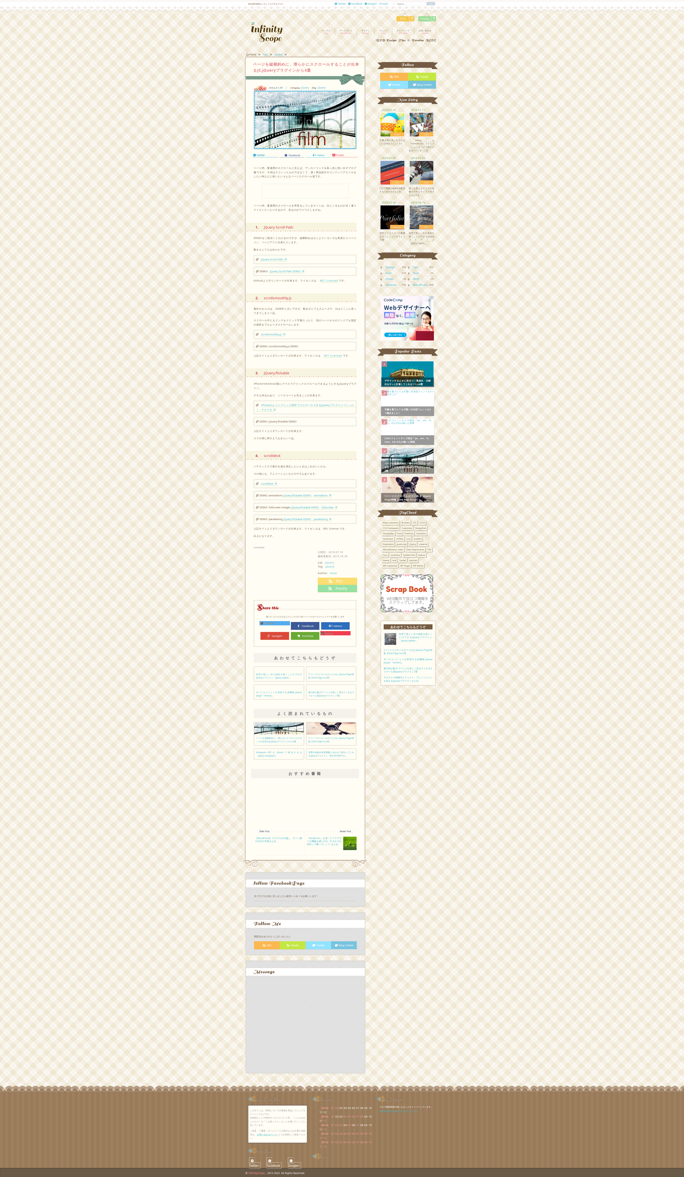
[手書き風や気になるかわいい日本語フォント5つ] (392, 124)
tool (394, 560)
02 (336, 1108)
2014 (324, 1125)
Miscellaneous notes (393, 549)
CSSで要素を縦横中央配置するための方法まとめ (392, 190)
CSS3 (422, 522)
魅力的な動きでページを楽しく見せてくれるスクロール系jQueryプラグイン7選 (408, 670)
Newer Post (345, 831)
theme (386, 560)
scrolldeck (267, 483)
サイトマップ (403, 31)
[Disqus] (305, 1027)
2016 (324, 1108)
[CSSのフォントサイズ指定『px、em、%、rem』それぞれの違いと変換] (407, 431)
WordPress (420, 285)
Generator (388, 538)
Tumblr (402, 560)
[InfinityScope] (269, 32)
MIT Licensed (329, 280)
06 (353, 1116)
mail (385, 3)
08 (361, 1116)
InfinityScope (256, 1173)
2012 (324, 1142)
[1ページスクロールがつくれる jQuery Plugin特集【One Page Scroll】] (331, 728)
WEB (416, 279)
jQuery (305, 87)
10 (370, 1133)
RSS (269, 945)
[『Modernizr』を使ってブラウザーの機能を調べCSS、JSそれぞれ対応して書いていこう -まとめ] (350, 843)
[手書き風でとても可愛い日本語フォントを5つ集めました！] (407, 402)
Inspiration (388, 544)
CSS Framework (391, 528)
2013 (324, 1133)
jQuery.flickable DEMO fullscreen (312, 507)
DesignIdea (388, 533)
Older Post (264, 831)
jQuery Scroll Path (272, 259)
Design (397, 227)
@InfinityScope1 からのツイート (399, 1111)
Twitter (342, 3)
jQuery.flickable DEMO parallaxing (305, 519)
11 (321, 1138)
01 (332, 1108)
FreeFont (409, 533)
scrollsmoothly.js (271, 334)
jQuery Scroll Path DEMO (285, 271)
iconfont (418, 538)
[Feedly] (425, 20)
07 (357, 1116)
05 (349, 1116)
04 (345, 1116)
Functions (421, 533)
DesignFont (420, 528)
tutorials (413, 560)
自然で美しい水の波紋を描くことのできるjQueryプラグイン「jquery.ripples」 (421, 238)
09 (365, 1133)
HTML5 (399, 538)
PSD (429, 549)
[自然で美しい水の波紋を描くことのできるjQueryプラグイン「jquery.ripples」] (421, 217)
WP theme (418, 565)
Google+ (372, 3)
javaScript (401, 544)
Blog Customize (390, 522)
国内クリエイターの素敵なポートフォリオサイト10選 (392, 236)
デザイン (365, 31)
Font (397, 134)
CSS (415, 522)
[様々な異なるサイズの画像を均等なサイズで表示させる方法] (421, 172)
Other (389, 279)
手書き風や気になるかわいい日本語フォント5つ (392, 142)
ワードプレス (346, 31)
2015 (324, 1116)
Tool (416, 273)
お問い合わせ (425, 31)
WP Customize (390, 565)
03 (341, 1125)
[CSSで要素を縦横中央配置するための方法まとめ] (392, 172)
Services (391, 285)
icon (408, 538)
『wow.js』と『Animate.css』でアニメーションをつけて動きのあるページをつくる (421, 145)
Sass (385, 555)
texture (421, 555)
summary (395, 555)
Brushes (405, 522)
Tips (426, 134)
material (423, 544)
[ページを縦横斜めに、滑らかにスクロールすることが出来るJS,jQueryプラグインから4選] (305, 119)
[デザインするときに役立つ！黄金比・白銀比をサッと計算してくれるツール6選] (407, 373)
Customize (407, 528)
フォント (383, 31)
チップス (326, 31)
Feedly (295, 945)
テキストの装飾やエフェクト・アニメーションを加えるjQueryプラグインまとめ (408, 679)
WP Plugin (405, 565)
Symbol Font (409, 555)
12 (325, 1120)
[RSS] (405, 20)
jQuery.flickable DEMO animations (305, 495)
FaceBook (356, 3)
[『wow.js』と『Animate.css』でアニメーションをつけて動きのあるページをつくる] (421, 124)
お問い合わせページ (267, 1134)
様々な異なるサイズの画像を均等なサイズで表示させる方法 (421, 192)
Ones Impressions (415, 549)
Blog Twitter (346, 945)
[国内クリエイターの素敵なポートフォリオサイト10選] (392, 217)
